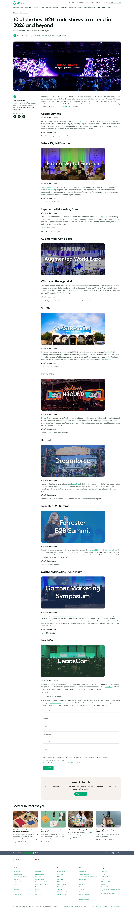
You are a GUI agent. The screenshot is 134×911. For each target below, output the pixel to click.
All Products (17, 871)
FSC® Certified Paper (63, 892)
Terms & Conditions (68, 906)
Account (92, 2)
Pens (36, 892)
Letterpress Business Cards (21, 882)
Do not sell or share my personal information (110, 890)
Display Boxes (39, 879)
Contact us (104, 871)
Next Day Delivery (106, 877)
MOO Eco (60, 874)
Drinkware (38, 894)
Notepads (38, 887)
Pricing (103, 874)
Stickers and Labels (19, 887)
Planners (37, 889)
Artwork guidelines (106, 882)
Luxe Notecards (39, 874)
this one (81, 121)
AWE (105, 286)
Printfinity (82, 892)
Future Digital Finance (49, 187)
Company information (101, 906)
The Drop (82, 884)
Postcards (28, 7)
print (93, 96)
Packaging (82, 897)
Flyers (15, 892)
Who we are (82, 879)
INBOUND (44, 418)
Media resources (84, 874)
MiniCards (16, 879)
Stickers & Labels (38, 7)
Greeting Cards (17, 894)
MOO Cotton (61, 882)
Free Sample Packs (82, 2)
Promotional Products (75, 7)
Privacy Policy (78, 906)
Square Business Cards (20, 877)
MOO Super (60, 879)
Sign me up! (80, 794)
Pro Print (81, 889)
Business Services (89, 7)
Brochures (16, 889)
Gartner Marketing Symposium (64, 616)
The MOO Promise (84, 894)
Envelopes (38, 877)
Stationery (63, 7)
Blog (98, 7)
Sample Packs (61, 889)
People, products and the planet (88, 877)
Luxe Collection (61, 894)
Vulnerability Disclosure (108, 893)
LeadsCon (108, 687)
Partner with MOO (84, 899)
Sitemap (92, 906)
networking (52, 190)
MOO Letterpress (62, 887)
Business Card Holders (41, 882)
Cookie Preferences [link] (115, 906)
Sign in (98, 2)
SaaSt (110, 352)
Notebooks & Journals (41, 884)
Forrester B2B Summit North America (102, 550)
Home (15, 13)
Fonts (85, 906)
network (109, 359)
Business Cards (18, 7)
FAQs (102, 879)
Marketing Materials (52, 7)
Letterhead (38, 871)
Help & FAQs (106, 7)
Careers (81, 882)
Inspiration (24, 13)
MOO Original (61, 884)
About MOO (82, 871)
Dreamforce (75, 484)
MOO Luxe (60, 877)
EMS (102, 217)
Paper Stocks (61, 871)
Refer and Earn (105, 887)
